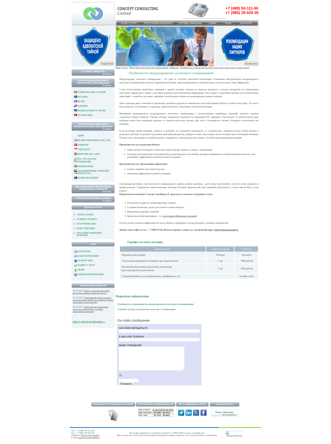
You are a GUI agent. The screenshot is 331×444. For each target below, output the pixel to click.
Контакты (246, 23)
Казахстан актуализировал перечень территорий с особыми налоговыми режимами (90, 309)
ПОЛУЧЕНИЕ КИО (86, 224)
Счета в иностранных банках (93, 198)
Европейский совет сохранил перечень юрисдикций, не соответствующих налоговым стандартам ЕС (93, 300)
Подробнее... (107, 74)
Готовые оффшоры (190, 23)
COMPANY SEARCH (87, 219)
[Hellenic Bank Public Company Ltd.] (237, 66)
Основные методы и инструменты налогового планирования (146, 309)
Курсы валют (145, 410)
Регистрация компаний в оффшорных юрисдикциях (93, 81)
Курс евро (143, 415)
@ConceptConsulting (90, 435)
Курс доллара (145, 412)
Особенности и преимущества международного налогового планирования (214, 67)
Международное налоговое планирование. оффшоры (153, 67)
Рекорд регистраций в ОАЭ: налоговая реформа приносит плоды (91, 292)
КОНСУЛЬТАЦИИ (86, 228)
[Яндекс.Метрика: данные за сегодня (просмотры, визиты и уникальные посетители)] (234, 434)
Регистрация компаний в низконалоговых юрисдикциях (93, 125)
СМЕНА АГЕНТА (85, 214)
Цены (228, 23)
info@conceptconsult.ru (226, 230)
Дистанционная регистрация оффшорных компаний (93, 188)
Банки (212, 23)
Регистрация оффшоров (158, 23)
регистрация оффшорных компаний (179, 216)
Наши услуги (129, 23)
